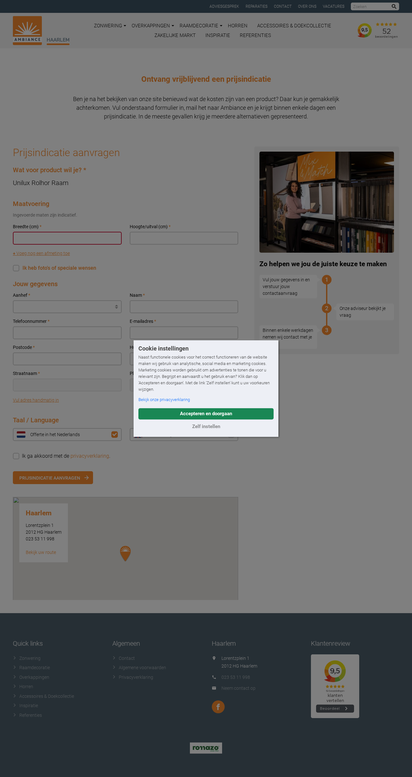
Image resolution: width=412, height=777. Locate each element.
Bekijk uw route (41, 552)
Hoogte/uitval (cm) (150, 226)
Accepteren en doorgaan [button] (206, 414)
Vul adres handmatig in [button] (36, 400)
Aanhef (21, 295)
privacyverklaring (89, 456)
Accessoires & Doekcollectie (294, 26)
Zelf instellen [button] (206, 426)
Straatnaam (26, 373)
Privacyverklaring (136, 677)
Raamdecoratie (199, 26)
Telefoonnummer (31, 321)
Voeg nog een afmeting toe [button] (41, 253)
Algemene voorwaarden (142, 667)
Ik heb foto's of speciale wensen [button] (59, 268)
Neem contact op (238, 688)
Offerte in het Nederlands (55, 434)
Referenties (255, 35)
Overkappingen (151, 26)
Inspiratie (217, 35)
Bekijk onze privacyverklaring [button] (164, 399)
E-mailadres (143, 321)
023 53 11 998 (235, 677)
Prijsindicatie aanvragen (49, 478)
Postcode (24, 347)
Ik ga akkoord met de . (66, 456)
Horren (238, 26)
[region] (125, 561)
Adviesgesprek (224, 6)
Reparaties (256, 6)
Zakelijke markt (175, 35)
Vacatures (333, 6)
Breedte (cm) (27, 226)
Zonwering (108, 26)
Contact (283, 6)
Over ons (307, 6)
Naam (137, 295)
